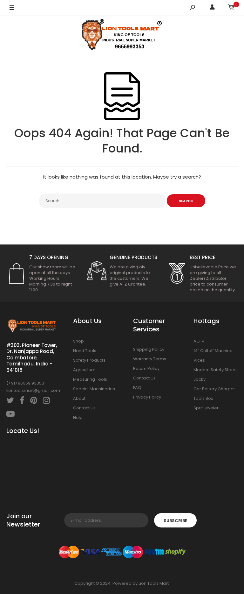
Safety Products (89, 360)
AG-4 (199, 341)
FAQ (137, 388)
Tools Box (203, 398)
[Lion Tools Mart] (122, 36)
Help (78, 417)
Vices (199, 360)
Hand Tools (84, 351)
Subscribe (175, 521)
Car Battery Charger (214, 389)
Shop (78, 341)
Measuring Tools (90, 379)
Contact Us (84, 408)
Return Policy (146, 368)
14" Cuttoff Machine (213, 351)
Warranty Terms (149, 359)
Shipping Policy (148, 349)
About (79, 398)
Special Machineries (94, 389)
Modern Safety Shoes (215, 370)
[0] (231, 8)
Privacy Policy (147, 397)
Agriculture (84, 370)
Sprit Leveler (206, 408)
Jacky (199, 379)
